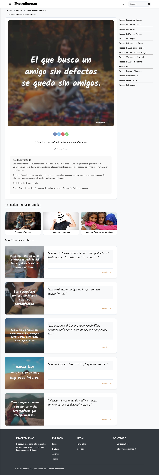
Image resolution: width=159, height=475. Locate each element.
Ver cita (105, 272)
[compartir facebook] (55, 134)
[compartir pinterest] (63, 134)
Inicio (54, 444)
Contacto (81, 449)
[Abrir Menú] (10, 4)
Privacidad (81, 444)
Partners (55, 449)
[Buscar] (149, 4)
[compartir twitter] (59, 134)
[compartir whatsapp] (67, 134)
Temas (55, 459)
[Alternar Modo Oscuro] (123, 4)
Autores (55, 454)
